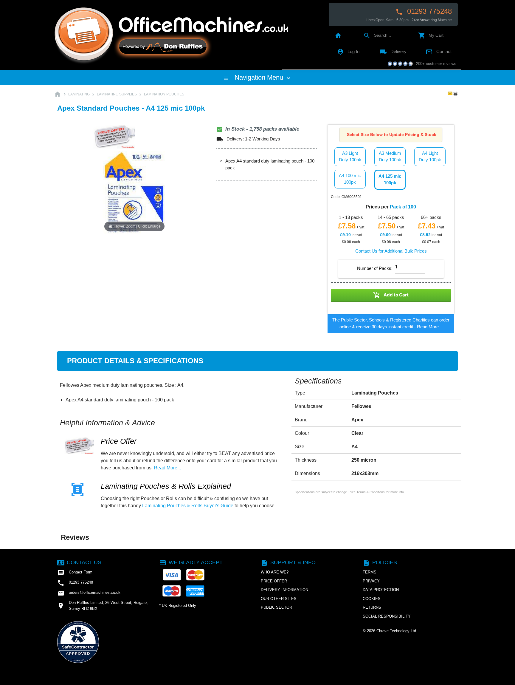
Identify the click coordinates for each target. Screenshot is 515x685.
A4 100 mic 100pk (350, 179)
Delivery (393, 51)
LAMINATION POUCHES (164, 94)
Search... (377, 35)
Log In (348, 51)
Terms (369, 572)
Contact (439, 51)
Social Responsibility (387, 616)
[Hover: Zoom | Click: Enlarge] (134, 191)
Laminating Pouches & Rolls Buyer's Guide (187, 505)
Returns (372, 607)
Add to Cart (391, 295)
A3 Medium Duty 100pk (390, 157)
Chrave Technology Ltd (396, 631)
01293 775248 (423, 11)
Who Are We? (274, 572)
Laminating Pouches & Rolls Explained (166, 486)
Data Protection (381, 589)
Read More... (429, 326)
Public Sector (276, 607)
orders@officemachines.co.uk (88, 593)
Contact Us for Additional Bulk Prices (391, 250)
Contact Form (74, 572)
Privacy (371, 581)
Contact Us (79, 562)
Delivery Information (284, 589)
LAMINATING (79, 94)
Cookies (372, 598)
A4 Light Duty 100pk (430, 157)
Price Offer (118, 441)
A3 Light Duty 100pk (350, 157)
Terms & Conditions (370, 492)
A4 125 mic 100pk (390, 179)
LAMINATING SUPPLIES (117, 94)
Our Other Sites (279, 598)
